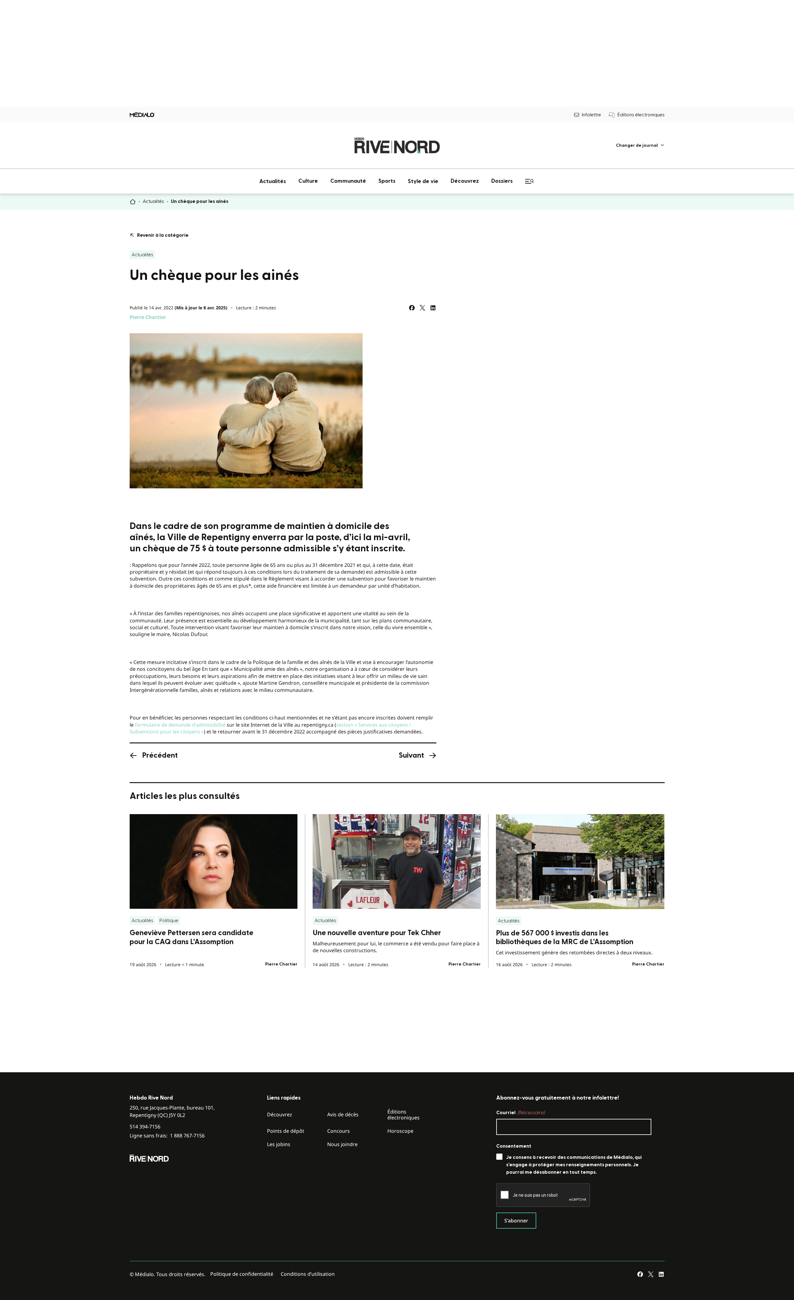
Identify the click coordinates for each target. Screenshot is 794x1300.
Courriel (520, 1112)
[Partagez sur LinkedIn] (433, 307)
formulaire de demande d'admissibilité (180, 724)
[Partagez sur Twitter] (422, 307)
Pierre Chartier (148, 317)
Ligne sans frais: (167, 1136)
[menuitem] (640, 145)
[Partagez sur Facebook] (411, 307)
